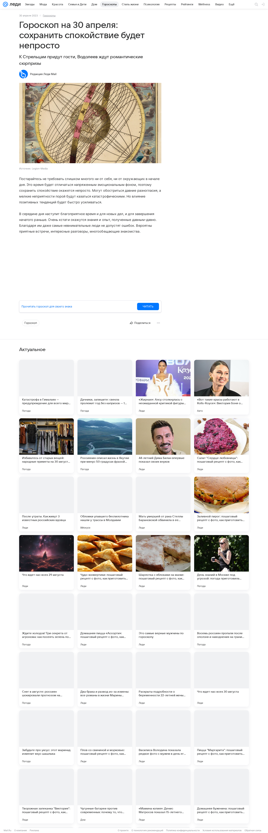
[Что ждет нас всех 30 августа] (221, 679)
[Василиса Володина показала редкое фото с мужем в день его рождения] (163, 737)
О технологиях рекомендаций (147, 830)
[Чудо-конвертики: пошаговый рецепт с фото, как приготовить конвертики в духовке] (104, 562)
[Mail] (5, 4)
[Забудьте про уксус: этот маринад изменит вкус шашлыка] (46, 737)
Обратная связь (252, 830)
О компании (20, 830)
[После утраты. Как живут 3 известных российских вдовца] (46, 504)
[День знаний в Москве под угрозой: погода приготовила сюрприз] (221, 562)
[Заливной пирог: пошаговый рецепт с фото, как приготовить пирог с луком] (221, 504)
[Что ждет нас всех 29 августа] (46, 562)
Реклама (34, 830)
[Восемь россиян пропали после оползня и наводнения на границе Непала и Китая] (221, 620)
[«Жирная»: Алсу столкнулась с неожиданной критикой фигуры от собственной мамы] (163, 387)
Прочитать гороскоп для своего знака (47, 306)
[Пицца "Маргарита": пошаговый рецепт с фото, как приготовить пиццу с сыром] (221, 737)
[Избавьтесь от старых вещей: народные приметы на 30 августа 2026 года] (46, 445)
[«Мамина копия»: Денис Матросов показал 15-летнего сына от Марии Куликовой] (163, 796)
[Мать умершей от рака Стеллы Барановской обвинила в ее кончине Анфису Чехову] (163, 504)
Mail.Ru (7, 830)
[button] (90, 123)
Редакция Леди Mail (43, 74)
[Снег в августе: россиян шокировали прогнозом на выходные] (46, 679)
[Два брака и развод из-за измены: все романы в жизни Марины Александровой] (104, 679)
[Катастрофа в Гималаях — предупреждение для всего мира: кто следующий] (46, 387)
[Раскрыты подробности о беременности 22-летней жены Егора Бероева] (163, 679)
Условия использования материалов (222, 830)
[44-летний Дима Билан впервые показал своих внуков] (163, 445)
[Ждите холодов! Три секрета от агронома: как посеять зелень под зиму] (46, 620)
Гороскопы (49, 15)
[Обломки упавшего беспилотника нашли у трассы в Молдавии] (104, 504)
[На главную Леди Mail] (14, 4)
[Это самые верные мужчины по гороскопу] (163, 620)
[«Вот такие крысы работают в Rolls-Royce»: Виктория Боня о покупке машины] (221, 387)
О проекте (123, 830)
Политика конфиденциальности (183, 830)
